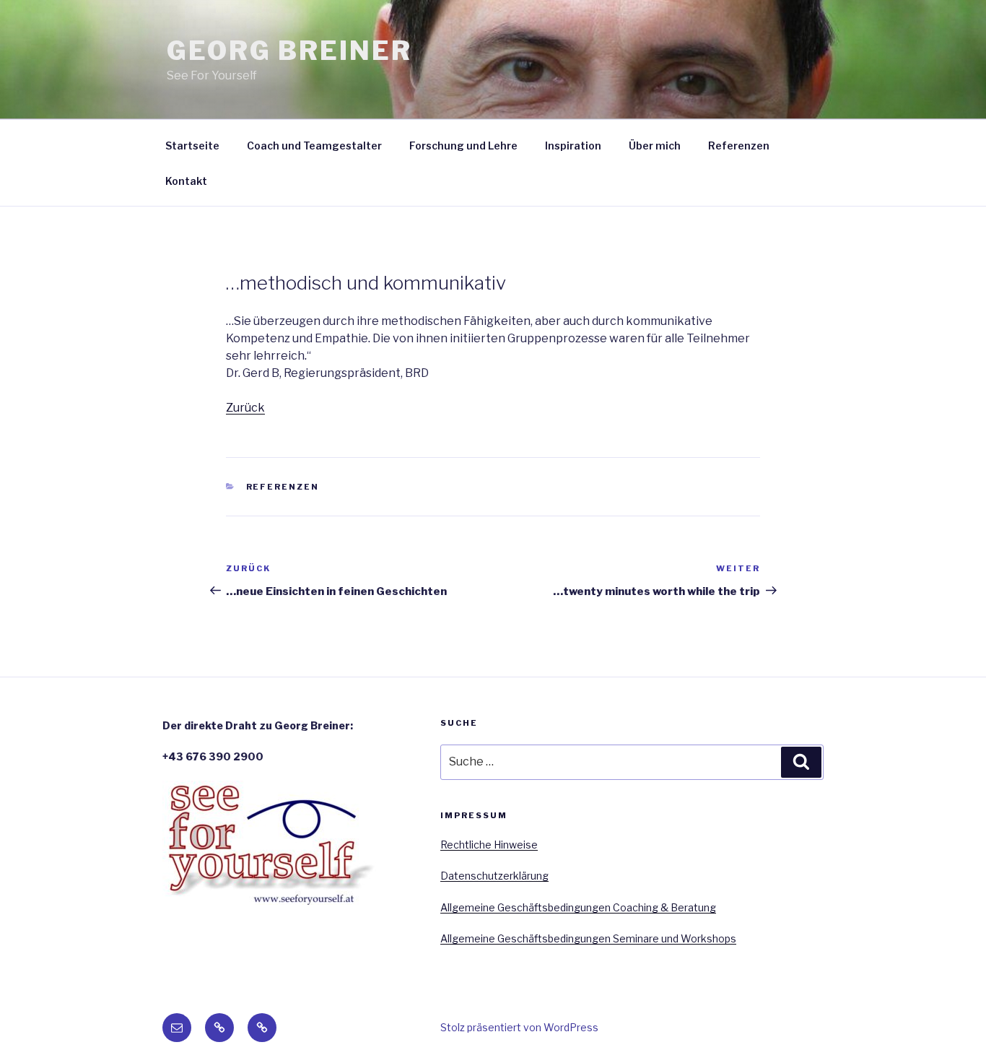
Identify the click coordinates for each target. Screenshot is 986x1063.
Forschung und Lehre (463, 145)
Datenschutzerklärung (494, 875)
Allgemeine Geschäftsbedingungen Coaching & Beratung (578, 907)
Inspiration (573, 145)
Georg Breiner (289, 50)
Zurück (245, 408)
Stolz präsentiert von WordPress (519, 1027)
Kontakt (186, 181)
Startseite (192, 145)
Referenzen (738, 145)
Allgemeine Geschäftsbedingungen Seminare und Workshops (588, 938)
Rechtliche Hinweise (489, 844)
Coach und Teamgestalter (314, 145)
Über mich (655, 145)
